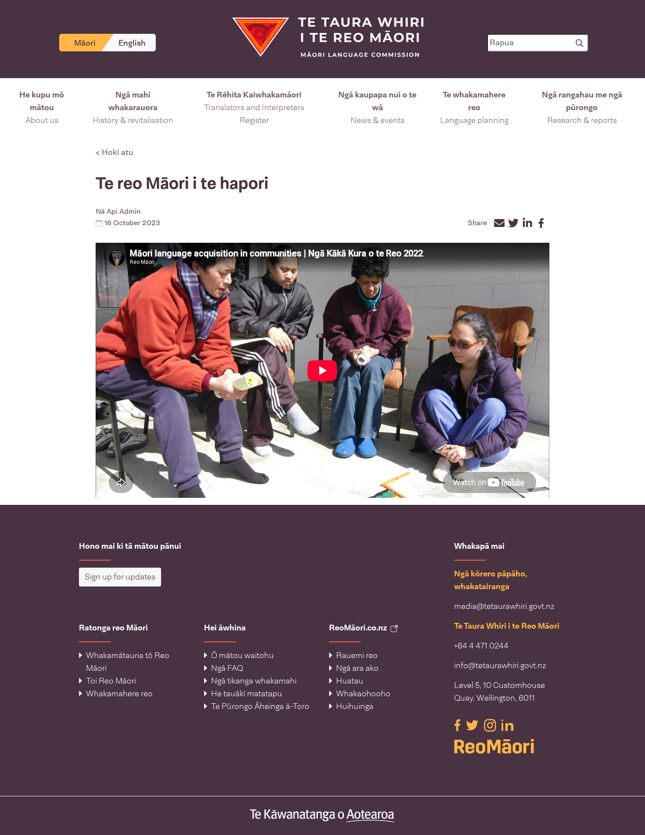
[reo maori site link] (510, 746)
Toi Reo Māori (111, 681)
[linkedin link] (507, 725)
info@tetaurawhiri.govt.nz (500, 665)
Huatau (349, 681)
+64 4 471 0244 (481, 646)
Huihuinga (354, 706)
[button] (42, 107)
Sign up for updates (120, 577)
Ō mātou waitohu (242, 655)
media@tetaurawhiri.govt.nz (504, 606)
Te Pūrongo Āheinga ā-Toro (260, 706)
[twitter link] (473, 725)
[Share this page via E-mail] (499, 223)
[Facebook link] (458, 725)
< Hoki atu (114, 152)
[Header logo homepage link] (322, 36)
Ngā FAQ (227, 668)
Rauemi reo (357, 655)
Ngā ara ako (357, 668)
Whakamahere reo (119, 693)
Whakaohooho (363, 693)
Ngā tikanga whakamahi (254, 681)
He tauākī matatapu (246, 693)
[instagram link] (491, 725)
